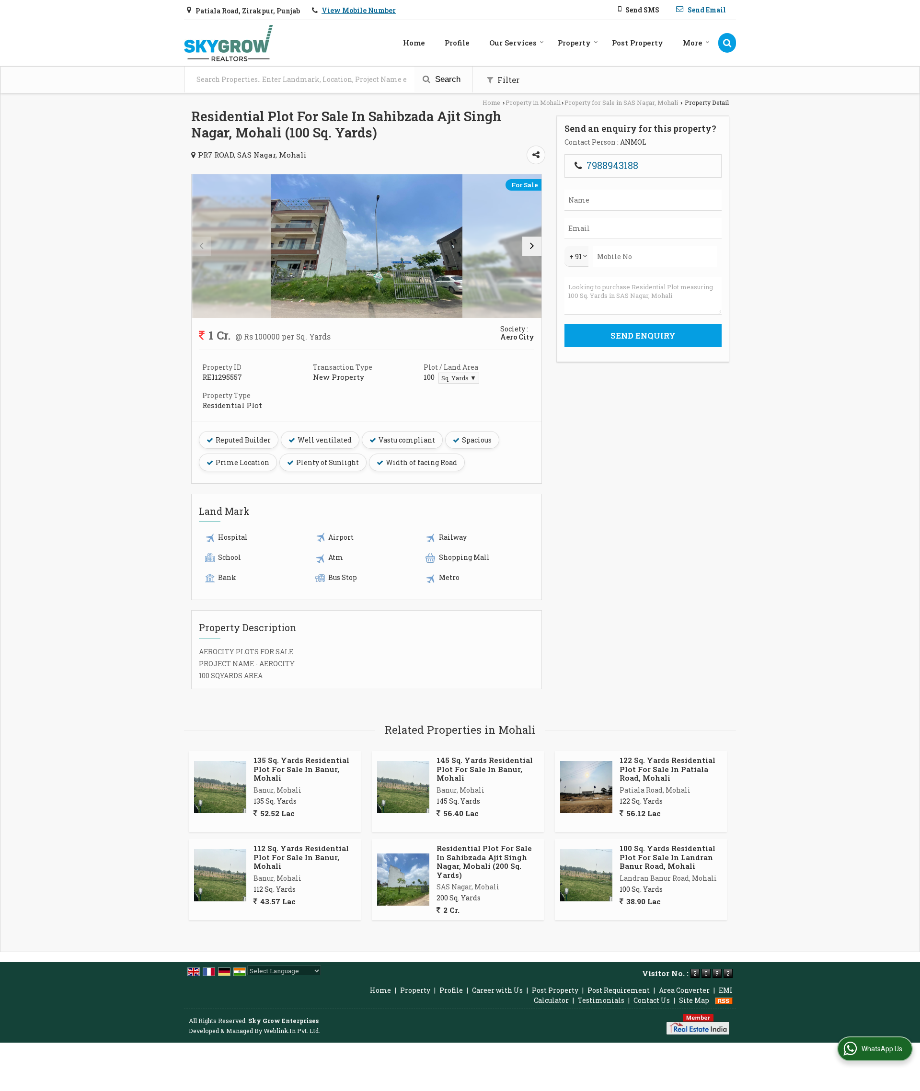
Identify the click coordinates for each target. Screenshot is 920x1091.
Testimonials (601, 1000)
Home (414, 42)
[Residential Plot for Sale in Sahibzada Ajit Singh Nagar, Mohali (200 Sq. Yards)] (403, 879)
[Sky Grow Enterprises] (228, 43)
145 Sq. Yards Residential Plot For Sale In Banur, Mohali (485, 769)
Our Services (513, 42)
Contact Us (651, 1000)
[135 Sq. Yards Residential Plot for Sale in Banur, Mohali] (220, 787)
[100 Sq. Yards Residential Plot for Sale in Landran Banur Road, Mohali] (586, 875)
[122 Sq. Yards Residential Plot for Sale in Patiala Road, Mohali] (586, 787)
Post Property (637, 42)
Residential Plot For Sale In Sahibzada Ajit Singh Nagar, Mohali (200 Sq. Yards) (484, 861)
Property (574, 42)
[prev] (201, 246)
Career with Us (497, 990)
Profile (457, 42)
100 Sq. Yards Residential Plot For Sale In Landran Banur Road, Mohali (667, 857)
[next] (531, 246)
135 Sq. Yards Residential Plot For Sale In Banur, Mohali (301, 769)
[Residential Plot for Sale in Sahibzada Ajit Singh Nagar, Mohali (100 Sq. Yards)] (366, 246)
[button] (359, 10)
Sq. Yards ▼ (458, 378)
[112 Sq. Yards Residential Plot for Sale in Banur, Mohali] (220, 875)
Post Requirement (618, 990)
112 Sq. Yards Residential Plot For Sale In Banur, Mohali (301, 857)
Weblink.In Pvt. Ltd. (292, 1030)
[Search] (727, 43)
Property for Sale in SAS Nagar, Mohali (621, 102)
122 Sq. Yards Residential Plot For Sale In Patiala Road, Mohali (667, 769)
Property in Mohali (533, 102)
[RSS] (724, 1000)
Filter (507, 79)
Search (446, 79)
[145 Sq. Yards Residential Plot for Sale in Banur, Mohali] (403, 787)
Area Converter (684, 990)
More (692, 42)
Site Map (694, 1000)
